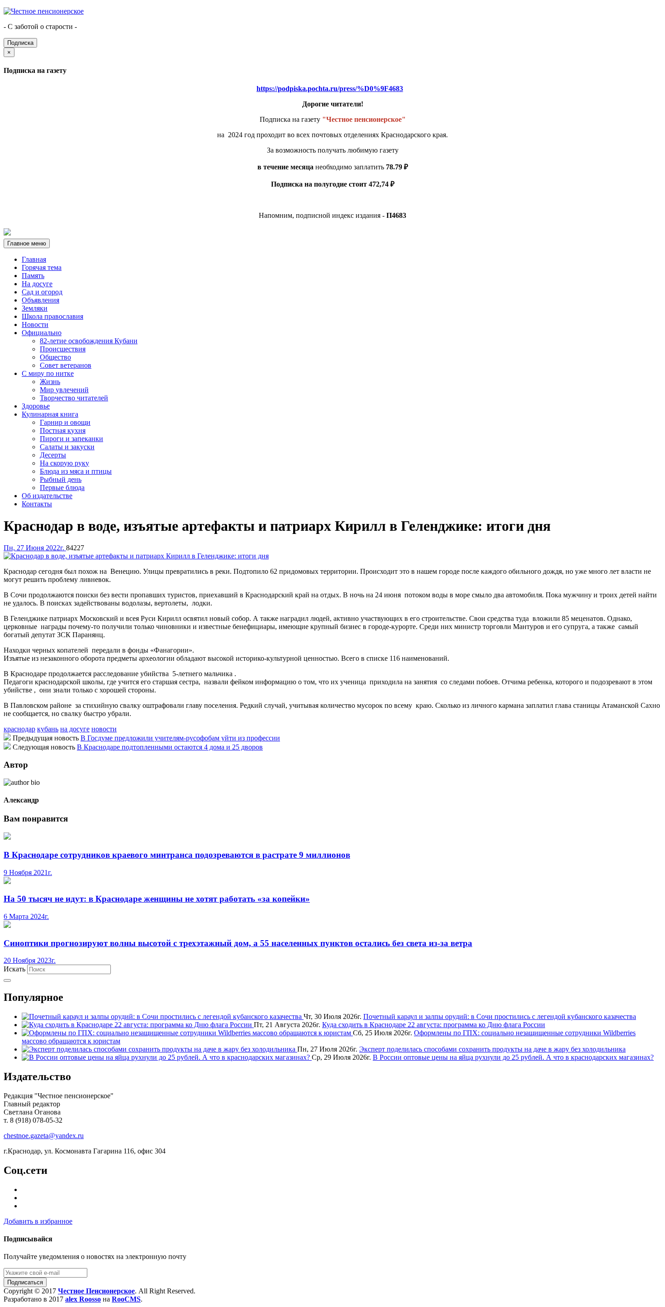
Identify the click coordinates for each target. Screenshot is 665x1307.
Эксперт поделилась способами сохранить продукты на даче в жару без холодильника (492, 1049)
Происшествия (63, 349)
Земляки (35, 308)
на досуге (75, 729)
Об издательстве (47, 496)
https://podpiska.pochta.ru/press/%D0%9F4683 (329, 88)
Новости (35, 324)
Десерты (53, 455)
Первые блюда (62, 487)
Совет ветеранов (65, 365)
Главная (34, 259)
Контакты (37, 504)
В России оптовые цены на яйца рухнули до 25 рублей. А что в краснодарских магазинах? (513, 1057)
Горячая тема (42, 267)
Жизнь (50, 381)
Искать (14, 969)
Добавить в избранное (38, 1221)
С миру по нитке (48, 373)
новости (104, 729)
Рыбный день (60, 479)
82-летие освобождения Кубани (89, 341)
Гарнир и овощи (65, 422)
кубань (47, 729)
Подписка (20, 42)
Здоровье (36, 406)
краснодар (19, 729)
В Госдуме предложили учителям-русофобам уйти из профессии (180, 738)
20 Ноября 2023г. (30, 960)
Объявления (40, 300)
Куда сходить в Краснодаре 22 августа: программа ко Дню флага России (433, 1024)
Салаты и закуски (67, 447)
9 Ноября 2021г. (28, 872)
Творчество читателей (74, 398)
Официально (42, 332)
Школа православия (52, 316)
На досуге (37, 284)
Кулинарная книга (50, 414)
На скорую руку (64, 463)
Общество (55, 357)
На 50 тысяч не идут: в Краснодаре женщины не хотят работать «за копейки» (157, 898)
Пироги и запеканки (71, 438)
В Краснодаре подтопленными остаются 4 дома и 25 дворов (170, 747)
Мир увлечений (64, 390)
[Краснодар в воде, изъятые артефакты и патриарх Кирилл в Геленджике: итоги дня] (136, 556)
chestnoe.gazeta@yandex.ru (44, 1135)
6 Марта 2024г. (26, 916)
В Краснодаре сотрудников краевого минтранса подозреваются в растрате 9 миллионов (177, 855)
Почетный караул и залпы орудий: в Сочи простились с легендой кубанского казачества (499, 1016)
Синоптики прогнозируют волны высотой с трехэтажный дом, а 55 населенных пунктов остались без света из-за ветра (238, 943)
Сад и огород (42, 292)
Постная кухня (63, 430)
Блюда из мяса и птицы (76, 471)
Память (33, 275)
